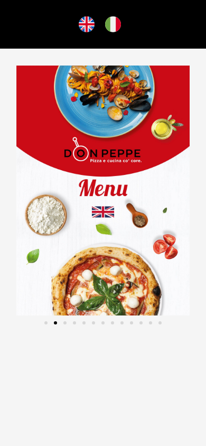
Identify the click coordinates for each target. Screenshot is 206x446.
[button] (46, 322)
